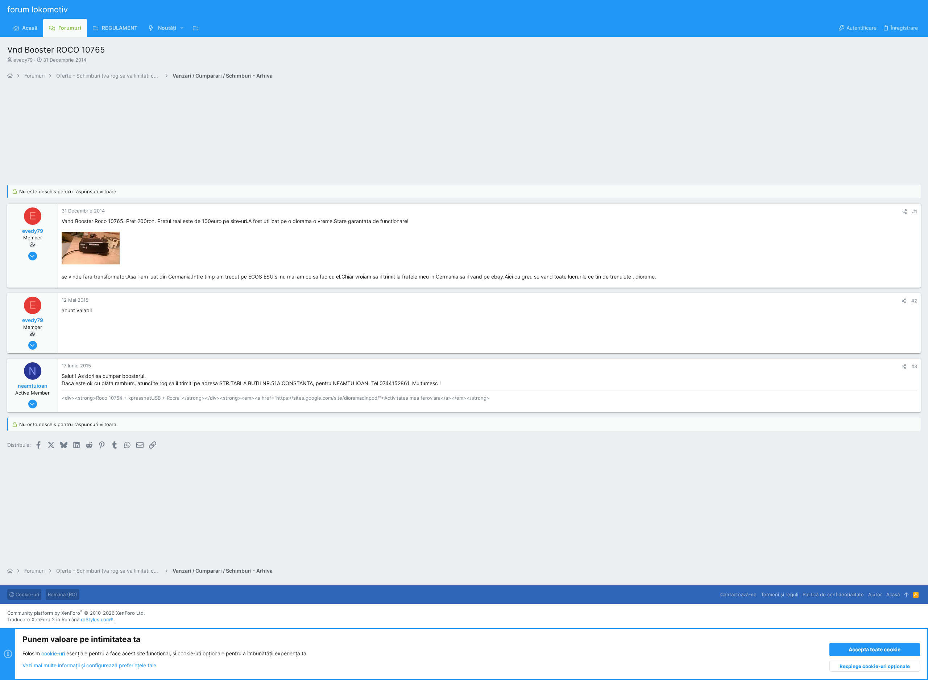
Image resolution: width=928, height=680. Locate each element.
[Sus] (906, 594)
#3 (914, 366)
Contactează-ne (738, 594)
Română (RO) (62, 594)
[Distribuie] (905, 211)
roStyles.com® (97, 619)
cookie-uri (53, 653)
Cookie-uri (26, 594)
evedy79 (23, 60)
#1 (914, 211)
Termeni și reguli (779, 594)
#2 (914, 301)
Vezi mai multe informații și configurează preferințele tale (89, 665)
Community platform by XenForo (76, 613)
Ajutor (875, 594)
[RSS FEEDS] (197, 28)
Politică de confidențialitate (833, 594)
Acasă (893, 594)
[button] (182, 28)
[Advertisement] (224, 134)
